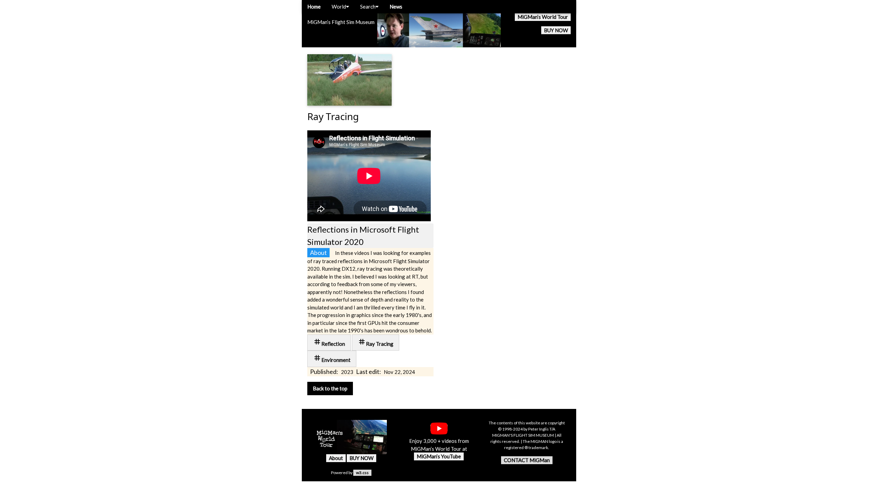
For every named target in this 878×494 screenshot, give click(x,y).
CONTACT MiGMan (527, 460)
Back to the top (330, 388)
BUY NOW (556, 30)
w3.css (362, 472)
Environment (332, 358)
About (336, 458)
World (339, 6)
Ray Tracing (375, 342)
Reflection (329, 342)
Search (368, 6)
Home (314, 6)
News (396, 6)
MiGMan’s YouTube (439, 456)
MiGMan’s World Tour (543, 17)
